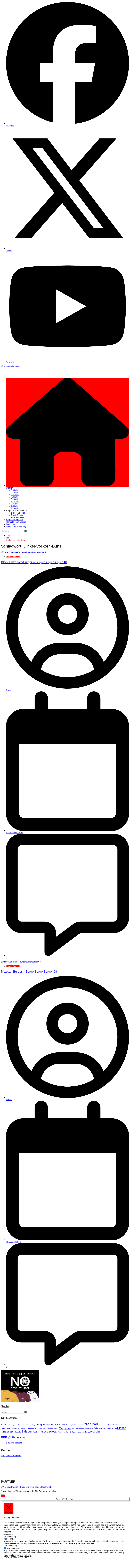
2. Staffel (15, 492)
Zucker (85, 1432)
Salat (10, 1431)
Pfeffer (121, 1428)
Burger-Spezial (13, 557)
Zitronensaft (77, 1432)
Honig (29, 1428)
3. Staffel (15, 495)
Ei (73, 1425)
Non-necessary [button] (10, 1546)
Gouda (19, 1428)
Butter (62, 1424)
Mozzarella (80, 1428)
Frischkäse (109, 1425)
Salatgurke (17, 1432)
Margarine (65, 1428)
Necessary (11, 1536)
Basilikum (21, 1425)
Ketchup (35, 1428)
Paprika (106, 1428)
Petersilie (113, 1428)
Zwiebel (93, 1431)
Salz (24, 1431)
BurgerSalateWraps (47, 1424)
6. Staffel (15, 501)
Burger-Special (18, 513)
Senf (30, 1432)
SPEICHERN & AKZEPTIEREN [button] (18, 1557)
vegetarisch (55, 1431)
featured (91, 1424)
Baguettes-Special (14, 520)
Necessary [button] (8, 1534)
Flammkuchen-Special (16, 522)
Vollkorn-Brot (68, 1432)
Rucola (4, 1432)
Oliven (91, 1428)
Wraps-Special (18, 517)
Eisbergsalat (79, 1425)
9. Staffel (15, 508)
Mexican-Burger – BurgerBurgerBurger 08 (29, 971)
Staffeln (9, 488)
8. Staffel (15, 506)
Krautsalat (49, 1428)
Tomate (42, 1431)
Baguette (14, 1425)
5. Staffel (15, 499)
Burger (34, 1425)
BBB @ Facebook (13, 1437)
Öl (99, 1432)
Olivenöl (98, 1428)
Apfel (3, 1425)
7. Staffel (15, 504)
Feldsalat (101, 1425)
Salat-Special (17, 515)
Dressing (69, 1425)
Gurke (24, 1428)
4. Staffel (15, 497)
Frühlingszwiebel (119, 1425)
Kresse (56, 1428)
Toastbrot (36, 1432)
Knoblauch (42, 1428)
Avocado (8, 1425)
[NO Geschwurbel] (27, 1487)
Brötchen (28, 1425)
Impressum (11, 524)
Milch (73, 1428)
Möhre (86, 1428)
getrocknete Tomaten (9, 1428)
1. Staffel (15, 490)
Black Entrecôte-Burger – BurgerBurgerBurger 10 (34, 562)
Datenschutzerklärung (16, 526)
